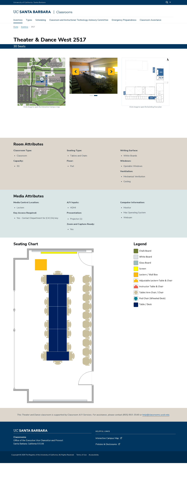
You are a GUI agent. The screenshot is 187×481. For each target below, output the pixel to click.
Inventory (17, 20)
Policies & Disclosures (106, 444)
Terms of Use (81, 455)
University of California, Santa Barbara (29, 2)
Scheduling (40, 20)
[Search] (168, 2)
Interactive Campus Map (107, 438)
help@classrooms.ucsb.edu (155, 414)
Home (15, 27)
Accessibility (94, 455)
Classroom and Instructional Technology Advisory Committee (78, 20)
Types (29, 20)
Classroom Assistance (150, 20)
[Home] (43, 13)
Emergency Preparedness (124, 20)
